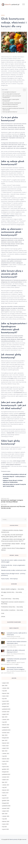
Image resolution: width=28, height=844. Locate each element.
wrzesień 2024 (5, 732)
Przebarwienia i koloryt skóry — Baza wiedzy (12, 607)
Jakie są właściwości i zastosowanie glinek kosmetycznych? (12, 96)
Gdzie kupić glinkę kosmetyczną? (10, 111)
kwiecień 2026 (5, 693)
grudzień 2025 (5, 704)
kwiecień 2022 (5, 758)
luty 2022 (4, 764)
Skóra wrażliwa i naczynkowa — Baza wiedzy (12, 610)
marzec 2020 (5, 824)
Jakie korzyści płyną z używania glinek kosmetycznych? (11, 100)
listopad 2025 (5, 706)
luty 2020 (4, 826)
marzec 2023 (5, 745)
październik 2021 (6, 774)
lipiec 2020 (4, 813)
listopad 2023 (5, 737)
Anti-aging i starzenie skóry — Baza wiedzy (11, 592)
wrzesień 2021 (5, 777)
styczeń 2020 (5, 829)
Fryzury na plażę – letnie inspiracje (9, 578)
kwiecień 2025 (5, 724)
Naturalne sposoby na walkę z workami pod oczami (13, 570)
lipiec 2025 (4, 717)
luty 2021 (4, 795)
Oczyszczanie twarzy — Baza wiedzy (10, 598)
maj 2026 (4, 690)
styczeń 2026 (5, 701)
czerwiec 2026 (5, 688)
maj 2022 (4, 756)
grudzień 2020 (5, 800)
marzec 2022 (5, 761)
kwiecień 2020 (5, 821)
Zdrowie (3, 616)
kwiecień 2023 (5, 743)
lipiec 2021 (4, 782)
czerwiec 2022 (5, 753)
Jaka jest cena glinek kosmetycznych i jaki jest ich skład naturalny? (13, 109)
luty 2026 (4, 698)
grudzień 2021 (5, 769)
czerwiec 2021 (5, 785)
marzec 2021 (5, 792)
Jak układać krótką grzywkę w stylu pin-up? (14, 474)
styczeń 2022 (5, 766)
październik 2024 (6, 730)
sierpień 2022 (5, 748)
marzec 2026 (5, 696)
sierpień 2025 (5, 714)
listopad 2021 (5, 771)
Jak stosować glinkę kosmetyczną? (10, 106)
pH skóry (14, 285)
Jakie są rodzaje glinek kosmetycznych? (11, 94)
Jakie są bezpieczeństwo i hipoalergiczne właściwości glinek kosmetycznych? (12, 103)
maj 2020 (4, 819)
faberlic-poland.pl (14, 839)
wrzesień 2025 (5, 711)
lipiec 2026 (4, 685)
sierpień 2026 (5, 683)
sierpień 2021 (5, 779)
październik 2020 (6, 805)
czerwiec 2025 (5, 719)
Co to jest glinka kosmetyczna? (9, 92)
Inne (2, 595)
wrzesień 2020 (5, 808)
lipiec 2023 (4, 740)
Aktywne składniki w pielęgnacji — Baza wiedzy (12, 589)
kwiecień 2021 (5, 790)
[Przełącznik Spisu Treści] (23, 90)
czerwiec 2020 (5, 816)
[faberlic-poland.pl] (10, 4)
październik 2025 (6, 709)
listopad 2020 (5, 803)
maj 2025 (4, 722)
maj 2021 (4, 787)
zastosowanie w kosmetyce (8, 215)
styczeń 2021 (5, 798)
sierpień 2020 (5, 811)
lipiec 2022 (4, 751)
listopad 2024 (5, 727)
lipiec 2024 (4, 735)
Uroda (3, 15)
